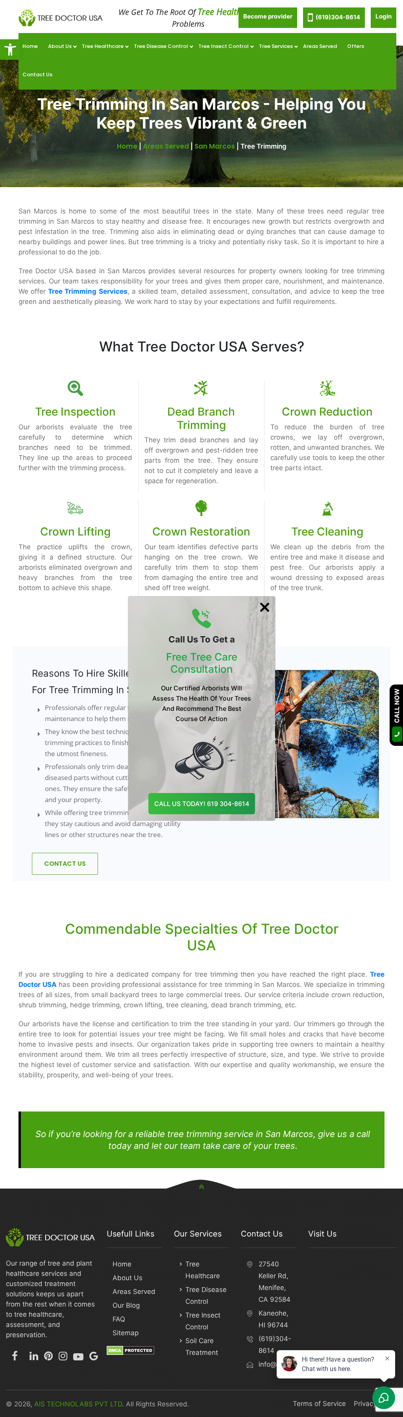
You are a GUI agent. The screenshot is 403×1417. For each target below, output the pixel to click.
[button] (10, 49)
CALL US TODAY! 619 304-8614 (201, 804)
